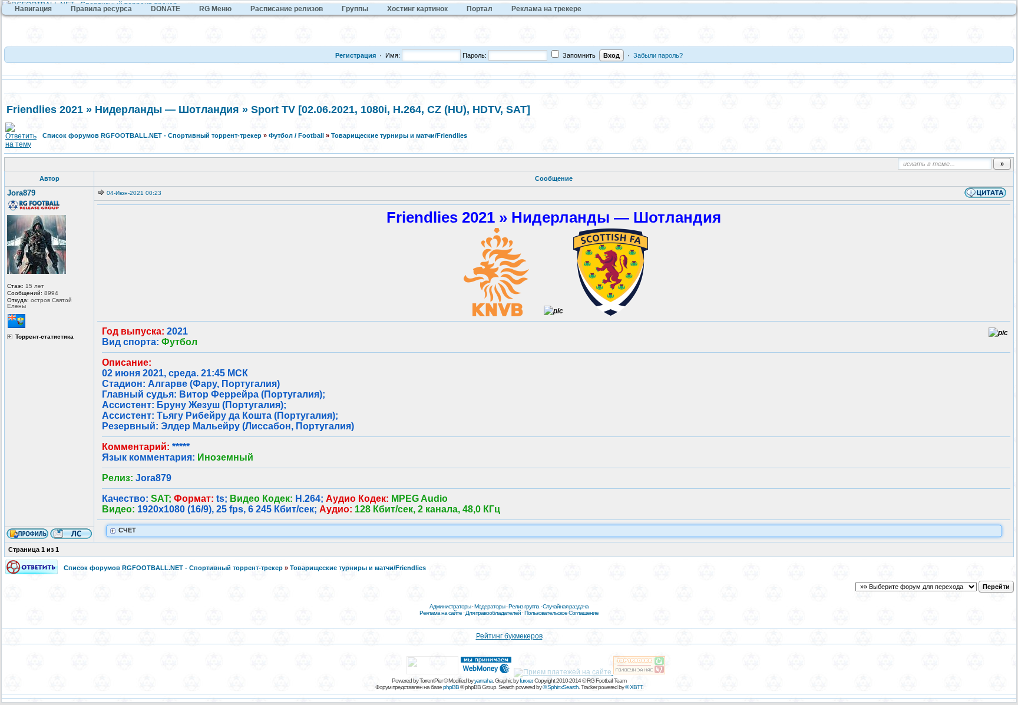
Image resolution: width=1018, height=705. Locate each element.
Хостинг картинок (417, 9)
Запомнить (578, 55)
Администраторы (450, 606)
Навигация (33, 9)
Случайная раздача (566, 606)
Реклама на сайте (440, 613)
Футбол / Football (296, 135)
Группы (355, 9)
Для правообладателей (493, 613)
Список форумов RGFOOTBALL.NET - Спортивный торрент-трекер (152, 135)
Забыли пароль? (658, 55)
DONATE (165, 9)
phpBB (451, 687)
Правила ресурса (101, 9)
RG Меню (215, 9)
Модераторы (489, 606)
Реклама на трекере (546, 9)
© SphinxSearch (561, 687)
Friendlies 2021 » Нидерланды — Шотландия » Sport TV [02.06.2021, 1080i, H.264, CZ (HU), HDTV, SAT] (268, 109)
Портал (480, 9)
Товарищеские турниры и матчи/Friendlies (399, 135)
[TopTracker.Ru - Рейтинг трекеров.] (639, 672)
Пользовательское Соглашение (561, 613)
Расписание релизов (286, 9)
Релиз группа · (525, 606)
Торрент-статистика (44, 337)
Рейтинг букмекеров (509, 636)
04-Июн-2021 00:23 (134, 193)
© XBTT (633, 687)
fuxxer (526, 680)
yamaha (483, 680)
